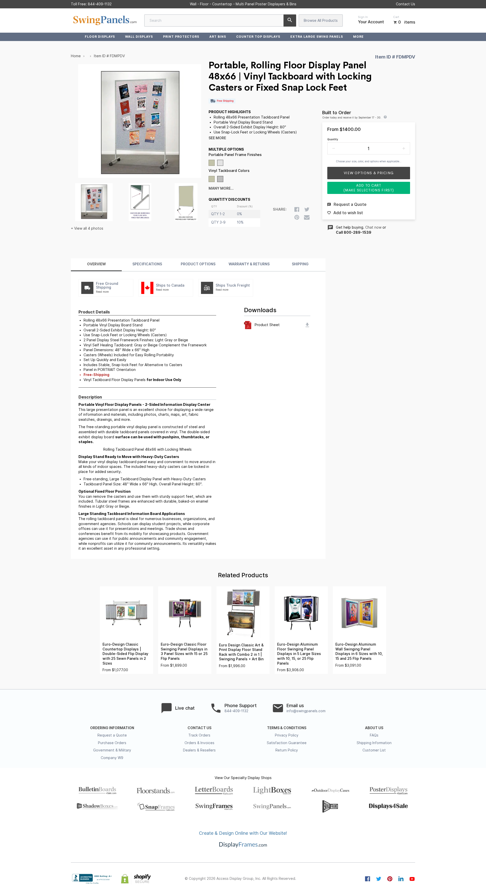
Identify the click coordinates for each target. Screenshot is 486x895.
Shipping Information (374, 743)
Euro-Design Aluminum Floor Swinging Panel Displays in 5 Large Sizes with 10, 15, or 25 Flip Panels (299, 653)
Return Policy (286, 750)
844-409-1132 (100, 4)
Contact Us (405, 4)
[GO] (290, 20)
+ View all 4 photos (87, 228)
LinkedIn (401, 879)
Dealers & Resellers (199, 750)
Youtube (412, 879)
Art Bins (217, 36)
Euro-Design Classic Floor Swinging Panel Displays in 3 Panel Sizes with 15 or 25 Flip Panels (184, 651)
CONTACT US (199, 728)
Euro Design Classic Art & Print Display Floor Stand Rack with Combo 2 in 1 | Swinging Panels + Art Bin (241, 652)
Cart (396, 17)
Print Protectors (181, 36)
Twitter (379, 879)
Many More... (221, 188)
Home (76, 56)
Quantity (332, 139)
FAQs (374, 735)
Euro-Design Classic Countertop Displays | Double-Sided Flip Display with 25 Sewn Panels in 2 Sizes (125, 653)
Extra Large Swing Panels (316, 36)
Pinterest (390, 879)
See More (217, 138)
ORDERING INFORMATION (112, 728)
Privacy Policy (286, 735)
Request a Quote (112, 735)
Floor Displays (100, 36)
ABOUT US (374, 728)
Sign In (363, 17)
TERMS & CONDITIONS (286, 728)
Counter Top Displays (258, 36)
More (358, 36)
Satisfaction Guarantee (287, 743)
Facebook (367, 879)
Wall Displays (139, 36)
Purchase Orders (112, 743)
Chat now (373, 227)
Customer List (374, 750)
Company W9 (112, 758)
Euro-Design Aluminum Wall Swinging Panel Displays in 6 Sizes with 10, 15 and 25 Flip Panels (359, 651)
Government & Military (112, 750)
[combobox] (220, 20)
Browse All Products (321, 20)
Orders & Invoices (199, 743)
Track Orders (199, 735)
